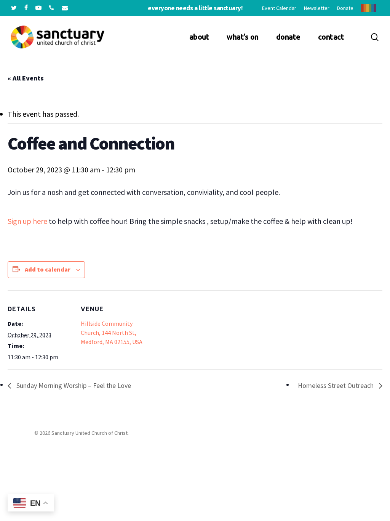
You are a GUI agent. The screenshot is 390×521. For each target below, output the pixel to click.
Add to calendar (47, 269)
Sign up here (27, 221)
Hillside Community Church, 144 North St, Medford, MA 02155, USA (111, 333)
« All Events (26, 78)
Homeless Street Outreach (336, 385)
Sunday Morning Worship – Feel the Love (73, 385)
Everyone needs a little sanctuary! (195, 8)
